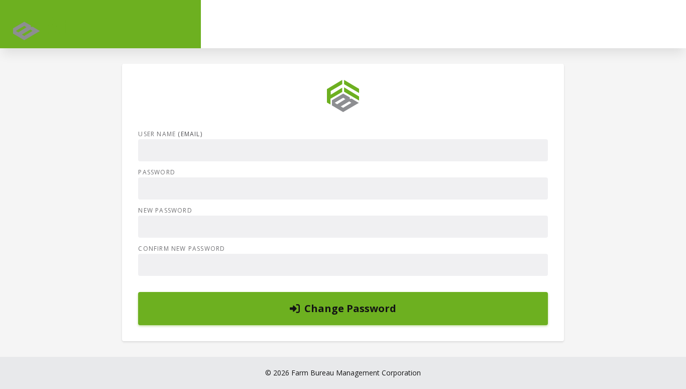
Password (156, 172)
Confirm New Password (181, 249)
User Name (170, 134)
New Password (165, 211)
